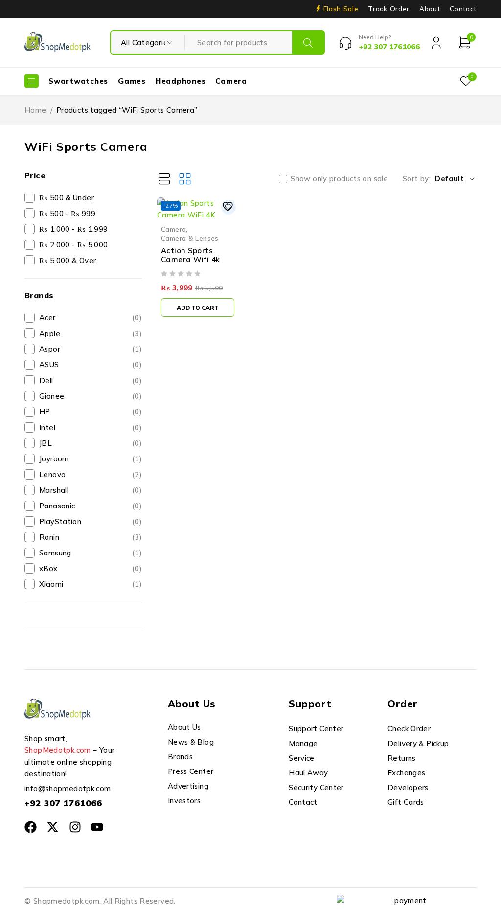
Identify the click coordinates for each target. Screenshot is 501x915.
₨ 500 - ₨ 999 (67, 213)
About (429, 9)
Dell (90, 380)
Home (35, 110)
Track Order (388, 9)
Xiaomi (90, 584)
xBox (90, 568)
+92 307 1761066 (63, 803)
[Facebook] (30, 827)
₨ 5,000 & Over (67, 260)
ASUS (90, 364)
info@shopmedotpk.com (67, 788)
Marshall (90, 490)
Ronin (90, 537)
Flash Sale (341, 9)
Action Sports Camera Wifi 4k (190, 255)
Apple (90, 333)
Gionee (90, 396)
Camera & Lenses (190, 238)
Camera (173, 229)
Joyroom (90, 458)
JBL (90, 443)
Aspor (90, 349)
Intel (90, 427)
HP (90, 411)
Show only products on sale (339, 178)
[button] (197, 307)
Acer (90, 317)
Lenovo (90, 474)
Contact (463, 9)
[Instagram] (75, 827)
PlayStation (90, 521)
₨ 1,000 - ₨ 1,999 (73, 229)
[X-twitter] (52, 827)
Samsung (90, 552)
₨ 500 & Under (66, 197)
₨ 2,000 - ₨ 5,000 (73, 244)
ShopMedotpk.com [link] (57, 750)
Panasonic (90, 505)
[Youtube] (97, 827)
